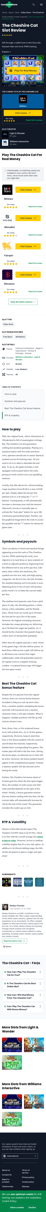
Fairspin (8, 255)
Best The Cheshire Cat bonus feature (22, 408)
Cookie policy (28, 1182)
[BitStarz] (23, 99)
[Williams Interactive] (5, 143)
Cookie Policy (9, 1201)
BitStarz (23, 106)
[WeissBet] (7, 218)
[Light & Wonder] (5, 134)
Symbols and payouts (15, 401)
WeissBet (9, 227)
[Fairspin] (7, 246)
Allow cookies (17, 1207)
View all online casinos (21, 302)
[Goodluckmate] (9, 5)
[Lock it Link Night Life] (12, 1045)
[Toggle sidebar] (41, 4)
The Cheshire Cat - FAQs (21, 963)
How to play (10, 394)
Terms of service (26, 1171)
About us (6, 1170)
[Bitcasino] (7, 275)
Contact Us (7, 1175)
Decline (32, 1207)
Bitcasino (9, 283)
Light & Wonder (17, 133)
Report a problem (5, 1180)
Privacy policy (28, 1177)
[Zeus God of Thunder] (34, 1045)
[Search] (33, 4)
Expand (6, 52)
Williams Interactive (19, 141)
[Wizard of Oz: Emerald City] (12, 1062)
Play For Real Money (25, 70)
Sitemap (25, 1186)
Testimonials (7, 1186)
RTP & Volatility (12, 415)
